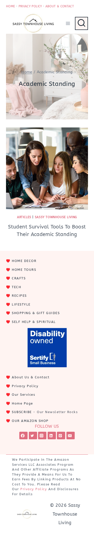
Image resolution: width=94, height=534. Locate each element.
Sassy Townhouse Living (56, 217)
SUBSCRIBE (22, 412)
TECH (16, 287)
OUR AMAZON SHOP (30, 421)
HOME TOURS (24, 270)
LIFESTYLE (21, 304)
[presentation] (47, 168)
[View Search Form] (81, 23)
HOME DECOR (24, 261)
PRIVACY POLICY (30, 6)
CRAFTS (19, 278)
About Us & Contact (30, 377)
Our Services (23, 394)
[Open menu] (67, 23)
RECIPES (19, 295)
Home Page (22, 403)
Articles (24, 217)
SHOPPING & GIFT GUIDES (36, 313)
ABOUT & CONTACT (59, 6)
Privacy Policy (25, 386)
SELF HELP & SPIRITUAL (34, 322)
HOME (10, 6)
